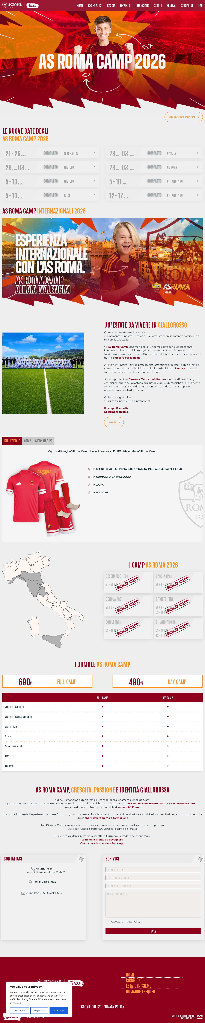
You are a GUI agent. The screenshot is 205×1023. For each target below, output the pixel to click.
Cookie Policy (91, 1006)
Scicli (113, 621)
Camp (27, 440)
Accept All (58, 1010)
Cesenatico (117, 575)
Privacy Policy (132, 921)
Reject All (39, 1010)
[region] (39, 999)
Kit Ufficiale (12, 440)
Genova (114, 598)
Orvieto (164, 598)
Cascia (164, 575)
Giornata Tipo (44, 440)
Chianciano (167, 621)
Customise (19, 1010)
